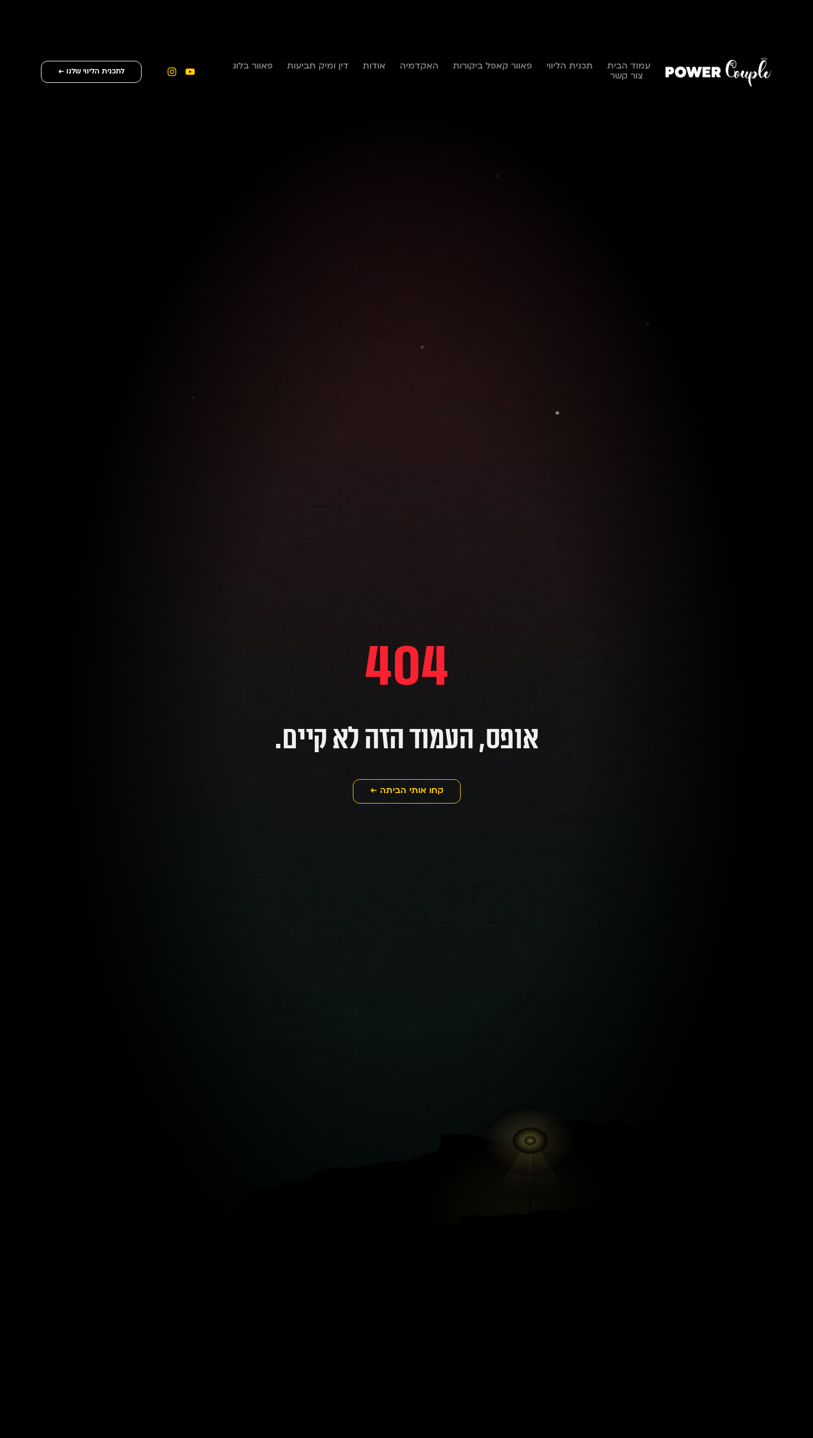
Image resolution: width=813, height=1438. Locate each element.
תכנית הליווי (569, 66)
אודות (374, 66)
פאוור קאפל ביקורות (492, 66)
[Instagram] (171, 71)
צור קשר (626, 76)
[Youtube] (190, 71)
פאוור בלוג (253, 66)
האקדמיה (419, 66)
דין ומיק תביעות (317, 66)
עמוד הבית (628, 66)
